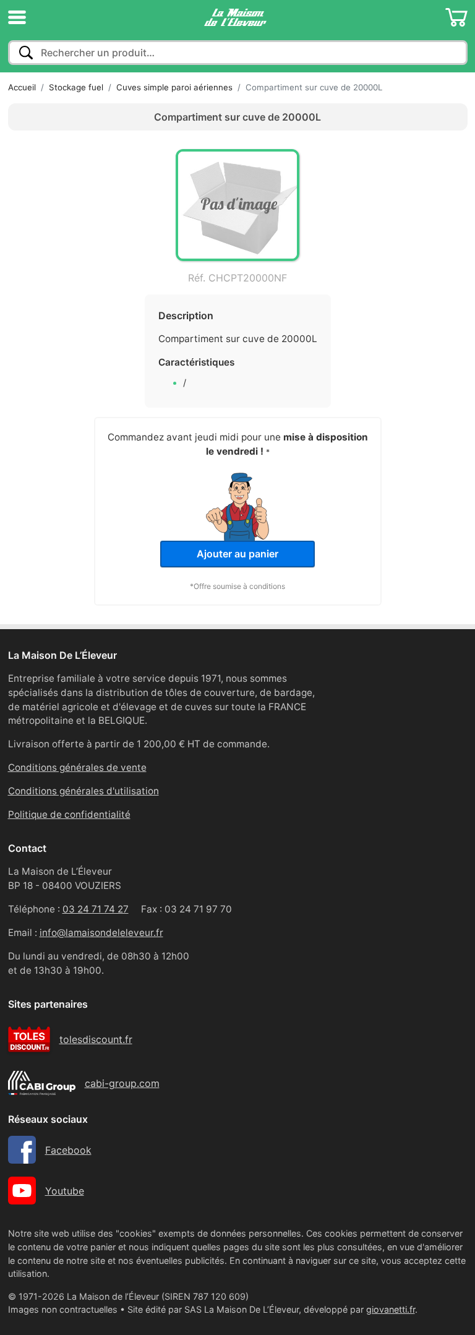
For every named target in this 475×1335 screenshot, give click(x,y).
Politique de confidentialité (69, 814)
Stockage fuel (76, 87)
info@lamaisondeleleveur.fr (101, 932)
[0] (456, 17)
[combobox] (238, 52)
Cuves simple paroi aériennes (174, 87)
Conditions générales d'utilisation (83, 791)
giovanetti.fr (390, 1309)
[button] (17, 17)
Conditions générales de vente (77, 767)
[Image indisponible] (237, 205)
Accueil (22, 87)
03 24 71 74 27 (95, 909)
